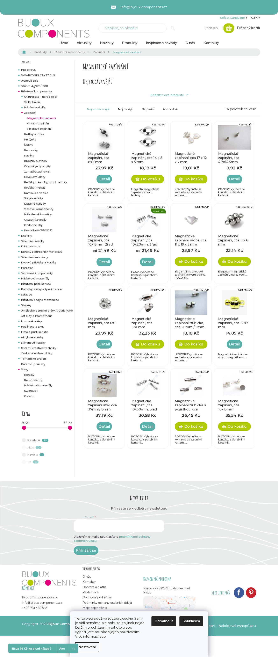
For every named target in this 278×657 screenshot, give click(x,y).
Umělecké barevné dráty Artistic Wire (47, 310)
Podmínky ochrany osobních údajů (107, 603)
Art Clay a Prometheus (36, 315)
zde (103, 636)
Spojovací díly (33, 198)
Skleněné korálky (32, 241)
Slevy (24, 369)
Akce (33, 447)
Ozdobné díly (33, 225)
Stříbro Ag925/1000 (34, 86)
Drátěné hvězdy (35, 203)
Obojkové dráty (34, 176)
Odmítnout (164, 621)
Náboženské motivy (38, 214)
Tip (32, 461)
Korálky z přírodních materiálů (41, 251)
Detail (104, 179)
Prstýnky (30, 139)
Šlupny (28, 144)
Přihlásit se (86, 550)
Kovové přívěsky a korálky (38, 262)
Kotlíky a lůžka (34, 134)
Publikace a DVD (32, 326)
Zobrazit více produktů (167, 95)
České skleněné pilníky (36, 353)
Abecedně (170, 109)
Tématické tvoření (34, 358)
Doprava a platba (95, 587)
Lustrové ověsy (31, 321)
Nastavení (87, 647)
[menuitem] (63, 43)
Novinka (34, 454)
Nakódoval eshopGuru (237, 626)
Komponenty (33, 380)
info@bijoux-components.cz (42, 603)
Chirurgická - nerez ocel (40, 96)
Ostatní (29, 396)
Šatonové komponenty (37, 273)
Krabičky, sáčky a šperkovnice (41, 289)
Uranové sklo (29, 80)
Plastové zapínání (39, 128)
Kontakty (89, 582)
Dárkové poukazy (33, 364)
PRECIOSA (28, 70)
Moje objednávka (95, 608)
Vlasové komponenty (38, 209)
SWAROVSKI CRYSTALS (38, 75)
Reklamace (91, 592)
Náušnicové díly (34, 107)
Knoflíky (26, 235)
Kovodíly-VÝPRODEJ (38, 230)
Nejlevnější (125, 109)
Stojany (26, 305)
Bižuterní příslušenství (36, 283)
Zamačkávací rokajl (37, 171)
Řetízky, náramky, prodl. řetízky (45, 182)
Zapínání (30, 112)
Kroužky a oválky (35, 160)
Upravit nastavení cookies (43, 628)
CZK (254, 18)
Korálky (29, 374)
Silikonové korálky (33, 342)
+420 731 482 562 (34, 608)
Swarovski (31, 390)
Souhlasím (191, 621)
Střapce (26, 294)
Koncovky (31, 150)
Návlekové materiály (35, 278)
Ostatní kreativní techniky (38, 348)
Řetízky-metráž (34, 187)
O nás (87, 576)
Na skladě (37, 440)
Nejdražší (148, 109)
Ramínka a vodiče (36, 193)
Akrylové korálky (32, 337)
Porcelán (27, 267)
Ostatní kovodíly (35, 219)
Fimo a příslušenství (34, 332)
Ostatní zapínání (38, 123)
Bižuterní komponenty (36, 91)
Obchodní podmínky (97, 597)
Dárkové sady (30, 246)
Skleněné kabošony (34, 257)
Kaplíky (29, 155)
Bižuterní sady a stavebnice (40, 299)
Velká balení (32, 102)
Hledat (172, 28)
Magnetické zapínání (41, 118)
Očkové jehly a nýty (37, 166)
